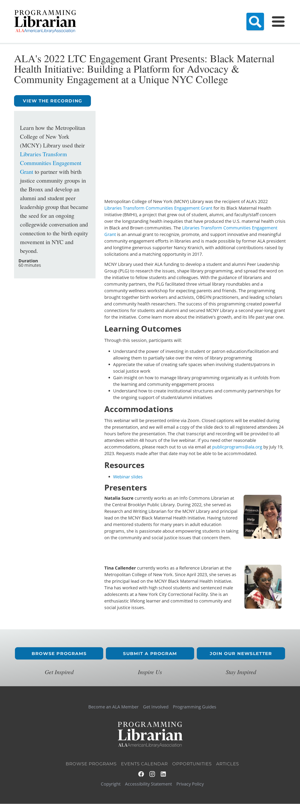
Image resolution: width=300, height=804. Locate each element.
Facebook (141, 774)
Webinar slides (128, 477)
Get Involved (155, 707)
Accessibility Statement (148, 784)
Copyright (111, 784)
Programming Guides (194, 707)
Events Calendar (144, 764)
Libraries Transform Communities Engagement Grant (50, 162)
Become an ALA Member (113, 707)
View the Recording (52, 100)
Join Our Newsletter (241, 653)
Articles (227, 764)
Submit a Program (150, 653)
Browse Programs (59, 653)
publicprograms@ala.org (237, 447)
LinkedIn (163, 774)
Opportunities (192, 764)
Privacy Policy (190, 784)
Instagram (152, 774)
